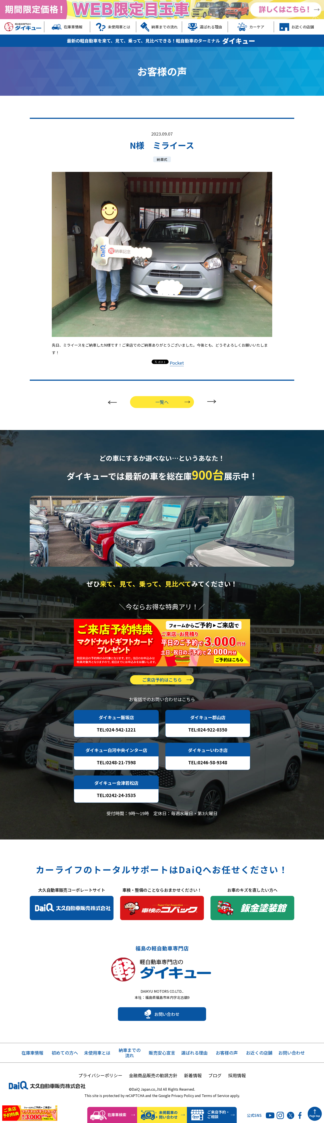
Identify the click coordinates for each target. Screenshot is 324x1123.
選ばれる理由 (211, 26)
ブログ (215, 1075)
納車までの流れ (164, 26)
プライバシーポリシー (100, 1075)
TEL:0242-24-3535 (116, 795)
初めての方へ (65, 1052)
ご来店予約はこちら (162, 679)
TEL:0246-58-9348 (207, 762)
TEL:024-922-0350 (207, 729)
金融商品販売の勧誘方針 (153, 1075)
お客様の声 (227, 1052)
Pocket (177, 363)
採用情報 (237, 1075)
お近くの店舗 (302, 26)
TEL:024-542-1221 (116, 729)
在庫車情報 (73, 26)
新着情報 (193, 1075)
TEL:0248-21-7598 (116, 762)
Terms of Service (215, 1095)
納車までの (130, 1053)
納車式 (162, 159)
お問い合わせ (166, 1014)
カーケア (256, 26)
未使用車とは (119, 26)
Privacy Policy (182, 1095)
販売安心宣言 (162, 1052)
